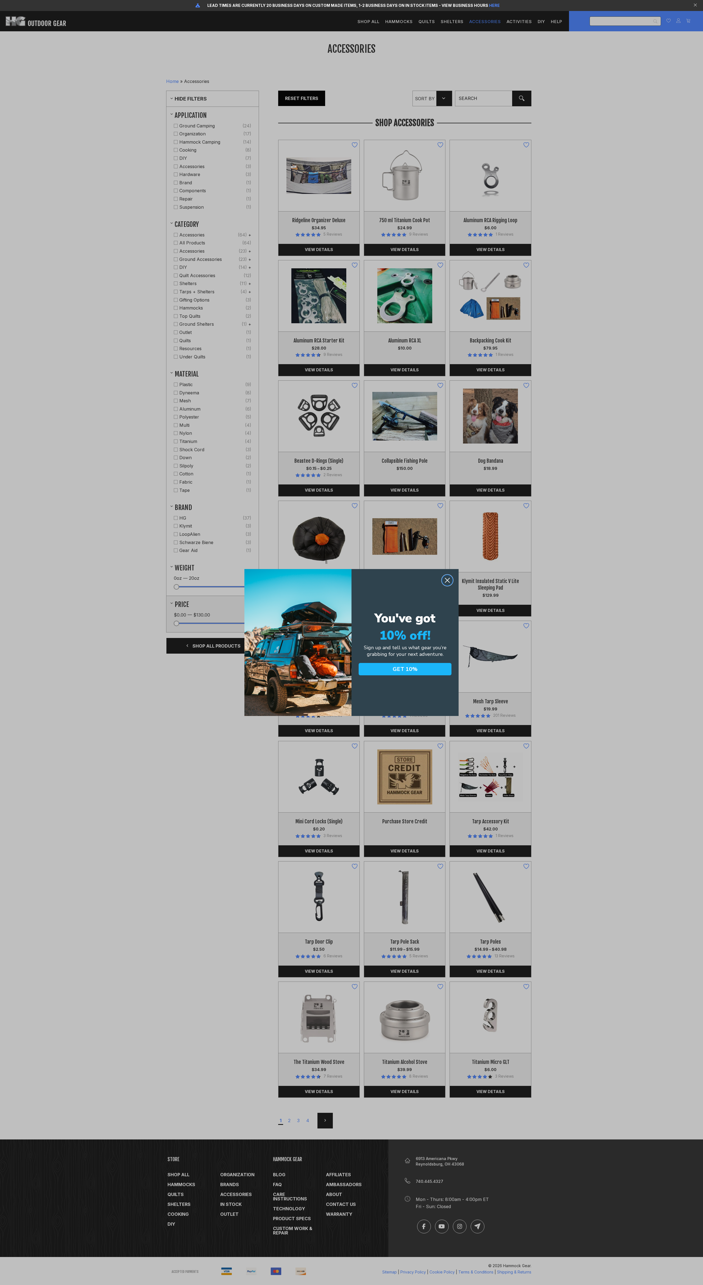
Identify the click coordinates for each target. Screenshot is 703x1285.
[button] (696, 5)
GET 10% (405, 669)
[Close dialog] (447, 580)
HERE (494, 5)
